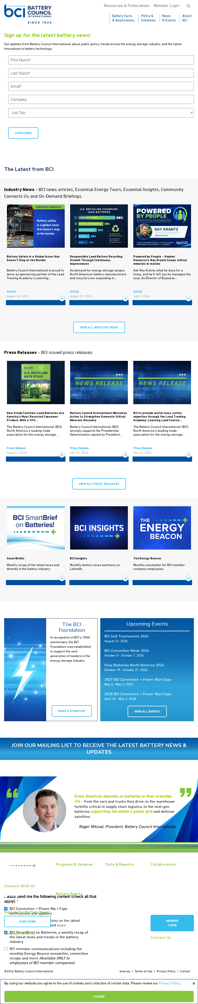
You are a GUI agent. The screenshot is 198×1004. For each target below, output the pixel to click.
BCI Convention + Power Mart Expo (75, 907)
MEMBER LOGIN (172, 923)
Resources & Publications (127, 6)
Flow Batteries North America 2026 (134, 665)
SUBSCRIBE (27, 921)
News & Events (169, 18)
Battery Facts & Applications (123, 18)
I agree (99, 996)
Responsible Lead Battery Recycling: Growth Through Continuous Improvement (96, 260)
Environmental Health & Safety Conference (76, 917)
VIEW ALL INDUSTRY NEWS (99, 327)
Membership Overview (165, 875)
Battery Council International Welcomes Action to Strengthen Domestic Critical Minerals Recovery (98, 417)
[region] (99, 991)
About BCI (187, 18)
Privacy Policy (169, 983)
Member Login (166, 6)
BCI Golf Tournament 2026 (126, 636)
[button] (188, 6)
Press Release (16, 448)
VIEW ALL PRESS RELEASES (99, 484)
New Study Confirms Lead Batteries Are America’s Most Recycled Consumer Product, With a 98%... (35, 417)
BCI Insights (78, 558)
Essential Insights (68, 881)
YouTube (13, 896)
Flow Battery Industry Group (169, 907)
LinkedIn (13, 891)
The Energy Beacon (147, 558)
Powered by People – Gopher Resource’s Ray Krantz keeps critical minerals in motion (160, 260)
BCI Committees (161, 881)
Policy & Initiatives (148, 18)
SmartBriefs (15, 558)
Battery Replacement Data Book (122, 872)
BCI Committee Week (69, 899)
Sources (124, 971)
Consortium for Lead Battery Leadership (169, 899)
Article (11, 291)
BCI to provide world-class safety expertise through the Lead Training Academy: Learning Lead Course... (159, 417)
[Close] (194, 984)
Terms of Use (143, 971)
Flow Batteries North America (75, 925)
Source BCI (112, 891)
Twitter (12, 900)
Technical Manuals (117, 897)
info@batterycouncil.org (167, 943)
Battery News (65, 870)
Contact (185, 971)
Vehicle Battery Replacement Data (124, 905)
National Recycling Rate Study (125, 885)
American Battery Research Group (169, 889)
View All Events (147, 711)
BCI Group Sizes (115, 880)
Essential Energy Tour (70, 875)
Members (157, 870)
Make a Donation (71, 711)
